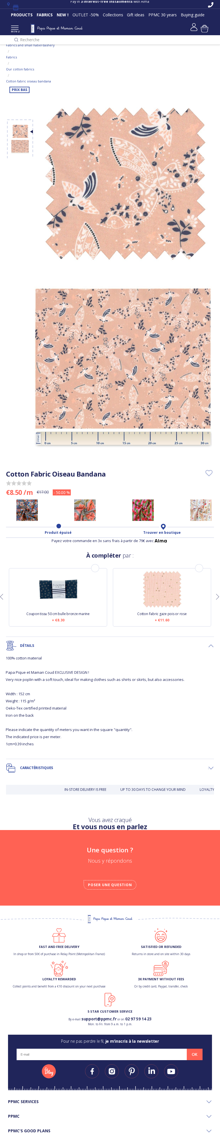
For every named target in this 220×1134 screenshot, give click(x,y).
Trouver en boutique (162, 532)
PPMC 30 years (162, 14)
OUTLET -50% (85, 14)
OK (194, 1054)
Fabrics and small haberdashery (30, 45)
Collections (113, 14)
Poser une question (110, 884)
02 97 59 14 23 (138, 1019)
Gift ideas (135, 14)
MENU (15, 31)
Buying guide (193, 14)
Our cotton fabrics (20, 69)
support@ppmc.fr (99, 1019)
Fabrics (11, 57)
